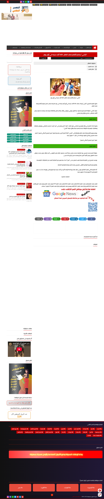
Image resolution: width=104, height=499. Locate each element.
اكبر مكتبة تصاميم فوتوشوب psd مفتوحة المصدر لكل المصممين (16, 152)
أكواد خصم (76, 429)
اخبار (92, 429)
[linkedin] (20, 497)
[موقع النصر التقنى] (19, 9)
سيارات (77, 432)
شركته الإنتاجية (65, 165)
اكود (69, 429)
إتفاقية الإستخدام (76, 5)
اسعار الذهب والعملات (26, 48)
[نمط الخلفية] (100, 495)
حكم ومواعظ (24, 429)
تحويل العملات (13, 141)
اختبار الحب (25, 137)
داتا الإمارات (67, 487)
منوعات (81, 48)
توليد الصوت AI (54, 5)
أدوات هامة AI (63, 5)
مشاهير (19, 432)
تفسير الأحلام (33, 429)
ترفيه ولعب (14, 48)
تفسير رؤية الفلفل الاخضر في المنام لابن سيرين (16, 176)
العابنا (49, 429)
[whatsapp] (26, 2)
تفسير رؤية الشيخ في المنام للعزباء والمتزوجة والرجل (16, 165)
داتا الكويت (44, 487)
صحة (63, 432)
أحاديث (98, 429)
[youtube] (31, 2)
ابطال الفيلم (91, 69)
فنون (82, 58)
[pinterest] (18, 497)
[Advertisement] (52, 34)
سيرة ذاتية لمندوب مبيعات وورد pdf (16, 186)
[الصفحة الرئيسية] (94, 48)
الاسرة (55, 429)
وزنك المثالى (13, 137)
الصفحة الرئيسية (93, 5)
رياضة (84, 432)
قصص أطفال (48, 432)
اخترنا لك (85, 429)
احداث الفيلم (91, 67)
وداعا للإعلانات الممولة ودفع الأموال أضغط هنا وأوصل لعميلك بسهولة (56, 454)
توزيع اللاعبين (26, 139)
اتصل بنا (69, 5)
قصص (74, 48)
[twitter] (28, 2)
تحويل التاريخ (25, 141)
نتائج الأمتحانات (66, 48)
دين (90, 432)
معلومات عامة (96, 435)
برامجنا (42, 429)
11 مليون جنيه (70, 135)
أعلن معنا (37, 5)
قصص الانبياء (39, 432)
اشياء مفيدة (57, 48)
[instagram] (21, 2)
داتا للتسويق (48, 48)
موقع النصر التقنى (76, 496)
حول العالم (14, 429)
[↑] (52, 495)
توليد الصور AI (45, 5)
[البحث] (8, 2)
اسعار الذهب (13, 134)
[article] (50, 228)
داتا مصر (20, 487)
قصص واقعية (28, 432)
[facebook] (23, 2)
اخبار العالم (88, 48)
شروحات (70, 432)
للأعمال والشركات (38, 48)
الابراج (62, 429)
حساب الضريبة (13, 139)
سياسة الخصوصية (84, 5)
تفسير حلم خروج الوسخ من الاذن (17, 196)
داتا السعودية (91, 487)
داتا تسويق (25, 134)
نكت (88, 435)
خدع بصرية (97, 432)
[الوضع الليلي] (100, 490)
